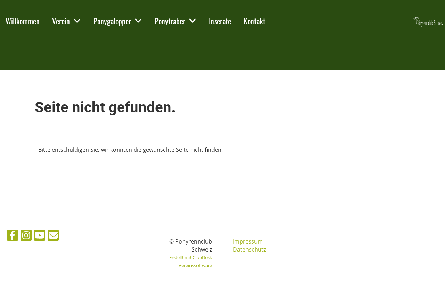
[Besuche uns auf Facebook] (12, 236)
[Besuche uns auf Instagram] (26, 236)
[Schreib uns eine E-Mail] (53, 236)
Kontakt (254, 20)
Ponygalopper (112, 20)
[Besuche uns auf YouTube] (39, 236)
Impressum (248, 241)
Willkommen (23, 20)
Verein (61, 20)
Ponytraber (170, 20)
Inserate (220, 20)
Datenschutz (249, 249)
